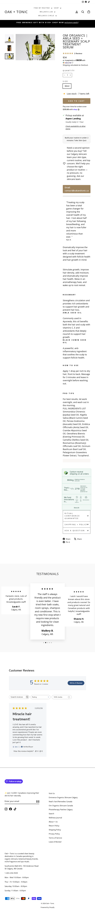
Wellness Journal (55, 817)
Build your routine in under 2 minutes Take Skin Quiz (76, 138)
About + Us (53, 822)
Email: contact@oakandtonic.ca (77, 189)
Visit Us (52, 793)
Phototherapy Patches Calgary (61, 809)
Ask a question (75, 530)
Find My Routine (42, 8)
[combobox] (40, 697)
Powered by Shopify (47, 907)
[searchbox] (17, 697)
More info (76, 507)
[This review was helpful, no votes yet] (36, 751)
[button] (76, 61)
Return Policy (54, 825)
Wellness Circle (46, 16)
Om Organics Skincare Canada (61, 805)
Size (65, 81)
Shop (56, 8)
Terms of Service (55, 838)
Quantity (69, 70)
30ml (67, 86)
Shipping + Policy (76, 524)
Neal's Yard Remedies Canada (60, 801)
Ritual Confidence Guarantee (72, 515)
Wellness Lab (47, 12)
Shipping (66, 65)
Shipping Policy (55, 830)
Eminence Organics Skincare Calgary (63, 797)
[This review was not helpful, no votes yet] (40, 751)
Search (51, 813)
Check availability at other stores (76, 127)
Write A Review (76, 683)
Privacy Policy (54, 834)
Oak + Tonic (16, 11)
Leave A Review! (55, 842)
